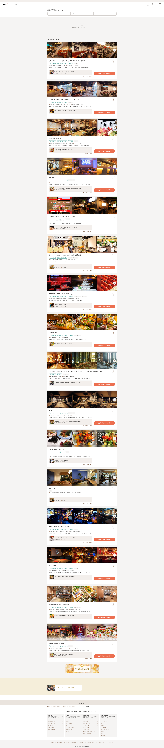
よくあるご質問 (110, 742)
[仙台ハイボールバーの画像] (82, 166)
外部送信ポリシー (75, 742)
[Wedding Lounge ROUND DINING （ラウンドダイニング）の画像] (82, 205)
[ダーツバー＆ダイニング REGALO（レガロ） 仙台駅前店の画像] (82, 244)
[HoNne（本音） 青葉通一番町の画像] (82, 438)
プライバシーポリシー (67, 742)
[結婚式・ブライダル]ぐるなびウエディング (54, 706)
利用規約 (56, 742)
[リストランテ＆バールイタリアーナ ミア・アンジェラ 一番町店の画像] (82, 50)
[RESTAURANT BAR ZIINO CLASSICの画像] (82, 516)
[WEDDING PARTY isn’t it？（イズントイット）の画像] (82, 283)
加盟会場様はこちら (82, 742)
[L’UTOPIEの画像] (82, 477)
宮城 (77, 706)
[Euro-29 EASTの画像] (82, 322)
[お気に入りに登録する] (113, 61)
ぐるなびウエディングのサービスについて (99, 742)
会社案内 (52, 742)
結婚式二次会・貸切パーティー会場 (69, 706)
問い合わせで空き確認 (105, 423)
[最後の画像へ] (114, 50)
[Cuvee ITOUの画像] (82, 555)
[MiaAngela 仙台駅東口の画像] (82, 127)
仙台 (80, 706)
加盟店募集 (89, 742)
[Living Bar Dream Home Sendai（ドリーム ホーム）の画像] (82, 89)
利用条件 (60, 742)
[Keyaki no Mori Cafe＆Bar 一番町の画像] (82, 594)
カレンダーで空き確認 (105, 73)
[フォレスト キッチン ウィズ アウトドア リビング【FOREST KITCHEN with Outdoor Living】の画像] (82, 360)
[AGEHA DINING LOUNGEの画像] (82, 632)
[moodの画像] (82, 399)
